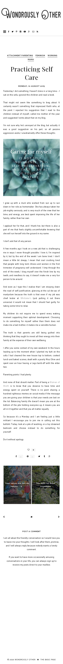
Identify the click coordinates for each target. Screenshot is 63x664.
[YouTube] (25, 32)
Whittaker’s (26, 298)
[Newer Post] (4, 517)
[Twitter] (13, 32)
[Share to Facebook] (15, 456)
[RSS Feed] (37, 32)
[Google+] (29, 32)
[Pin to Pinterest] (26, 456)
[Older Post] (59, 517)
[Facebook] (8, 32)
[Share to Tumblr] (43, 456)
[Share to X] (38, 456)
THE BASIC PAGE (48, 659)
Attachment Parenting (20, 55)
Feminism (40, 55)
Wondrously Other (25, 659)
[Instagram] (20, 32)
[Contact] (33, 32)
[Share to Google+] (48, 456)
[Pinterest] (16, 32)
